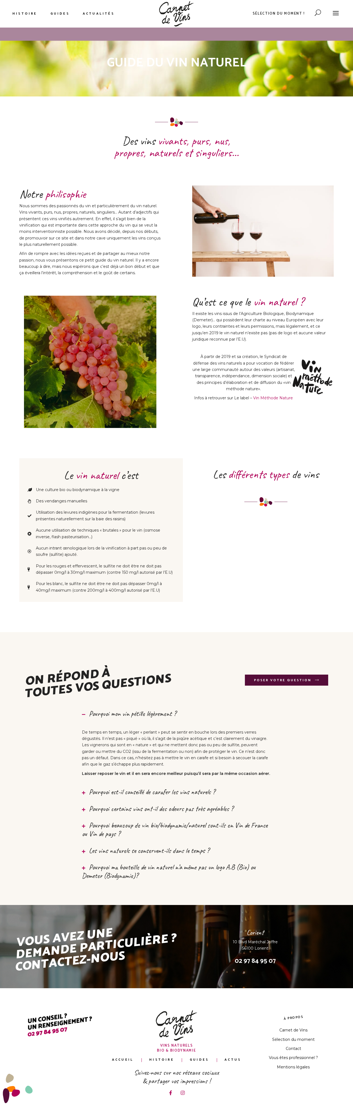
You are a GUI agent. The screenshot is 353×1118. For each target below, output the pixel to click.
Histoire (161, 1059)
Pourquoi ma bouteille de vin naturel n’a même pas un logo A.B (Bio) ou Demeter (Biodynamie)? (169, 871)
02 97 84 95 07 (255, 961)
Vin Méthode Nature (273, 397)
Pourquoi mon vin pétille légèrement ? (132, 713)
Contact (293, 1048)
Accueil (122, 1059)
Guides (199, 1059)
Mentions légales (293, 1067)
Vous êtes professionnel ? (293, 1057)
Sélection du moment (293, 1039)
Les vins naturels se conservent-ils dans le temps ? (149, 850)
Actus (232, 1059)
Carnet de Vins (293, 1030)
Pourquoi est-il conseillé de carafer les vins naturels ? (152, 791)
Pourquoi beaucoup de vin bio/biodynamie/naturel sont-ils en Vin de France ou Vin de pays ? (175, 829)
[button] (176, 713)
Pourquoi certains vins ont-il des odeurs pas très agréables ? (161, 808)
